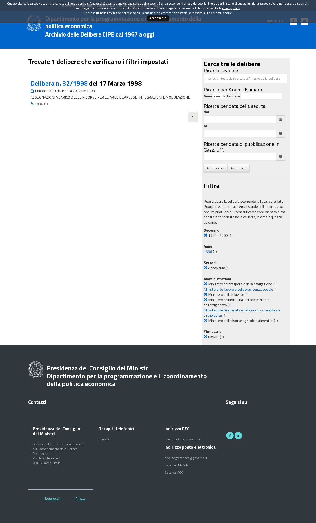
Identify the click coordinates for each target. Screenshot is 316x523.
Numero (233, 96)
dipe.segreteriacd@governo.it (185, 457)
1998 (208, 251)
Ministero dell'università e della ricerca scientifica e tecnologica (242, 312)
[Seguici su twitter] (238, 435)
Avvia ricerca (215, 167)
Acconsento (158, 18)
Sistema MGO (173, 472)
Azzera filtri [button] (238, 167)
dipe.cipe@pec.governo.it (182, 439)
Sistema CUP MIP (176, 465)
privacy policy (231, 8)
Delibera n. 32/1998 (60, 83)
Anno (208, 96)
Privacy (81, 498)
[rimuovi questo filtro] (206, 235)
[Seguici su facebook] (230, 435)
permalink (41, 103)
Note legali (52, 498)
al (205, 126)
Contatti (104, 439)
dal (206, 112)
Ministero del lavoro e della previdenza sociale (238, 289)
